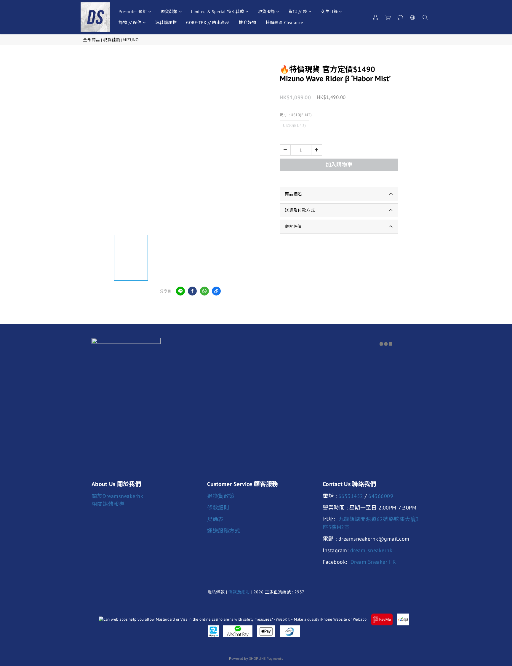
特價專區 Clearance (284, 22)
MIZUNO (131, 39)
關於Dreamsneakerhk (117, 496)
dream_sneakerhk (371, 550)
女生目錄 (329, 11)
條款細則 (218, 507)
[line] (180, 291)
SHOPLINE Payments (266, 658)
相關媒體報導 (108, 504)
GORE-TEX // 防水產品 (207, 22)
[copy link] (216, 291)
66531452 (350, 496)
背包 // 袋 (297, 11)
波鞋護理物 (166, 22)
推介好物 (247, 22)
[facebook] (192, 291)
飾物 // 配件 (130, 22)
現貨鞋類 (169, 11)
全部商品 (91, 39)
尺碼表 (215, 519)
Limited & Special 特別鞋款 (217, 11)
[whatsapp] (204, 291)
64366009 (380, 496)
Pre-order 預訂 (133, 11)
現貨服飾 (266, 11)
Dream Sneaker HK (373, 561)
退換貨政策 (221, 496)
